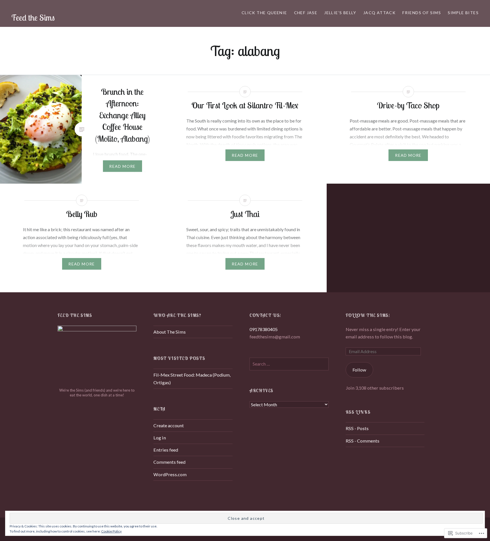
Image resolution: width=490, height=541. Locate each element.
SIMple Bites (463, 12)
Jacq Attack (379, 12)
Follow (359, 369)
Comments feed (169, 462)
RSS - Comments (362, 440)
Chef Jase (306, 12)
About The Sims (169, 331)
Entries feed (165, 449)
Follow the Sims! (368, 315)
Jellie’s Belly (340, 12)
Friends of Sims (421, 12)
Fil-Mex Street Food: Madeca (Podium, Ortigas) (192, 378)
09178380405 (264, 329)
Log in (159, 437)
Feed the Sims (33, 17)
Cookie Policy (111, 531)
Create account (168, 425)
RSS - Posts (357, 428)
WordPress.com (170, 474)
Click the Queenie (264, 12)
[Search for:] (289, 363)
